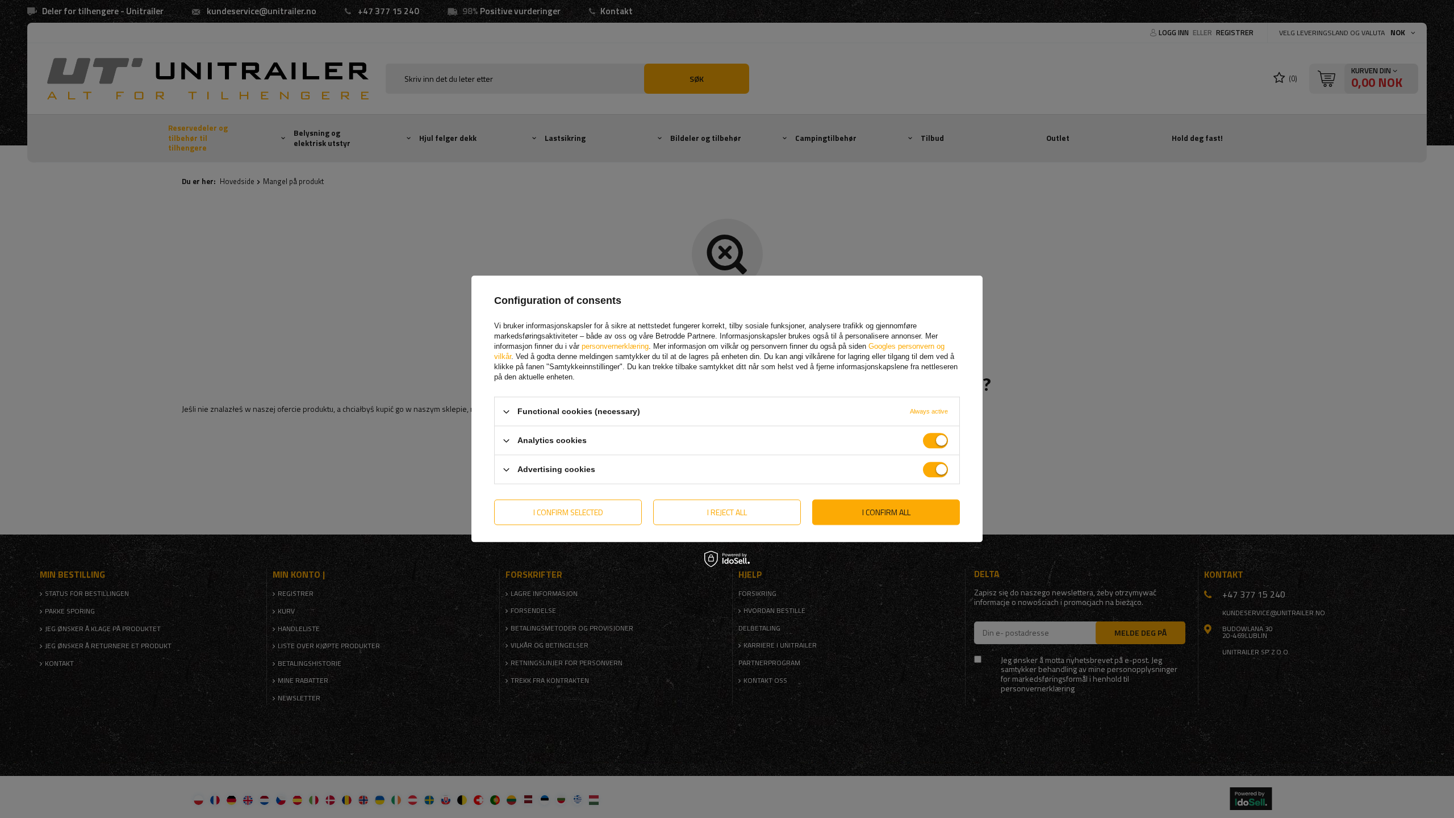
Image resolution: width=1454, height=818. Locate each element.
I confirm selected (568, 512)
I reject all (727, 512)
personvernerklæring (615, 346)
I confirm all (886, 512)
